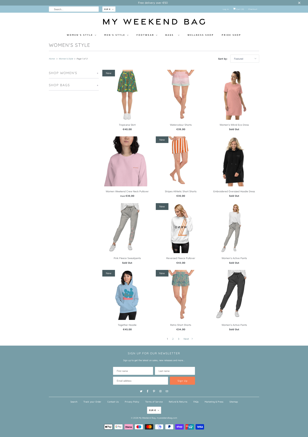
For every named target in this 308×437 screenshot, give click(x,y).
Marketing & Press (214, 401)
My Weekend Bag (147, 417)
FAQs (196, 401)
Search (73, 401)
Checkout (252, 9)
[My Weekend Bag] (154, 22)
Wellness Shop (201, 35)
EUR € (107, 9)
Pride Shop (231, 35)
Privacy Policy (132, 401)
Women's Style (69, 45)
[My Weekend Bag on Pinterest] (154, 391)
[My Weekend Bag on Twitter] (141, 391)
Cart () (240, 9)
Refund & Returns (178, 401)
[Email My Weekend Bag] (167, 391)
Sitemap (233, 401)
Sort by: (223, 58)
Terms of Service (154, 401)
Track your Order (92, 401)
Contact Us (113, 401)
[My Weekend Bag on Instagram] (160, 391)
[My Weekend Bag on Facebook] (147, 391)
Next (187, 338)
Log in (226, 9)
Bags (170, 35)
